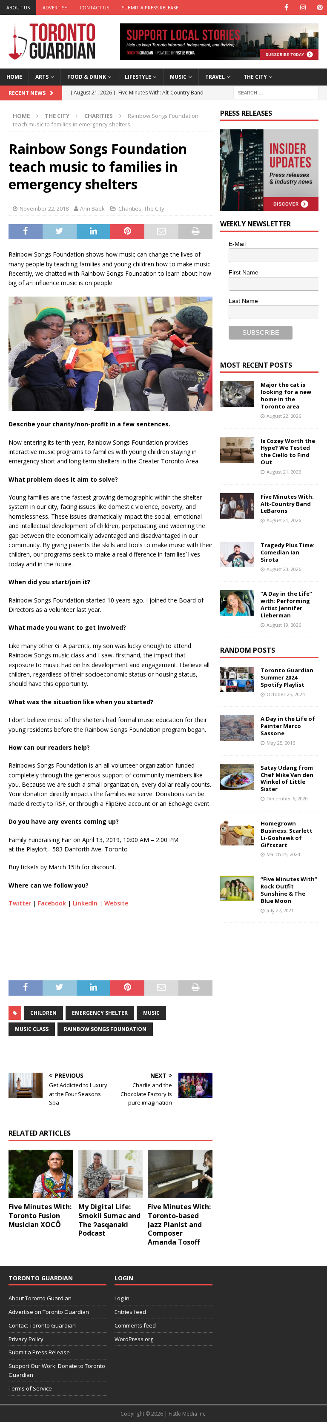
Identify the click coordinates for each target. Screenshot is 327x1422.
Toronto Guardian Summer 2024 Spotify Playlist (287, 677)
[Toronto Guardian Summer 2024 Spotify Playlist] (237, 679)
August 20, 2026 (284, 569)
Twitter (20, 903)
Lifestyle (138, 76)
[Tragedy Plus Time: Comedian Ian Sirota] (237, 554)
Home (14, 76)
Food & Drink (86, 76)
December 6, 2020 (287, 798)
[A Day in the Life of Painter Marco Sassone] (237, 728)
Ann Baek (92, 208)
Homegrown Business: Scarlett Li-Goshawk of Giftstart (287, 834)
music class (32, 1029)
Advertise (55, 7)
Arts (42, 76)
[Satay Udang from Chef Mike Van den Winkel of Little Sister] (237, 777)
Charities (129, 208)
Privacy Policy (26, 1339)
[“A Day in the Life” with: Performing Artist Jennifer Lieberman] (237, 603)
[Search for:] (275, 92)
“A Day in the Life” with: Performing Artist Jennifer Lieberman (286, 604)
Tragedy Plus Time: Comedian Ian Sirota (288, 552)
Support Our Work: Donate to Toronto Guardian (57, 1370)
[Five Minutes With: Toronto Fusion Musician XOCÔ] (41, 1174)
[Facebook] (286, 7)
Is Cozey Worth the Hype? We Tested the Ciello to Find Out (288, 451)
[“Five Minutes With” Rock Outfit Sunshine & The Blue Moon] (237, 888)
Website (116, 903)
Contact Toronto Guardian (42, 1325)
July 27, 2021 (280, 910)
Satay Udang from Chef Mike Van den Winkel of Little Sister (287, 778)
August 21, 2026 (284, 471)
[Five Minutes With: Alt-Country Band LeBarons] (237, 506)
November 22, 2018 (44, 208)
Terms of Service (30, 1388)
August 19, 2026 (284, 625)
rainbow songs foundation (105, 1029)
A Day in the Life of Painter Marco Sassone (288, 726)
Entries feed (130, 1312)
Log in (122, 1298)
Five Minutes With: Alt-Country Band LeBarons (287, 504)
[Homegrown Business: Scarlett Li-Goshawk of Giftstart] (237, 832)
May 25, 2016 (281, 743)
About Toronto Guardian (40, 1298)
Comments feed (135, 1325)
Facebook (52, 903)
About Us (18, 7)
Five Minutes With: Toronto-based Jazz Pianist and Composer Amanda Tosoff (179, 1224)
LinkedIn (85, 903)
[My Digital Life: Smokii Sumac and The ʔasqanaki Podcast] (110, 1174)
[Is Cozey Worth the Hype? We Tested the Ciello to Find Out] (237, 450)
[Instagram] (302, 7)
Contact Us (94, 7)
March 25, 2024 (283, 854)
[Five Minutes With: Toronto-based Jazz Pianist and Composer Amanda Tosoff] (180, 1174)
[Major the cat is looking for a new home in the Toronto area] (237, 394)
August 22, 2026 (284, 416)
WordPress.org (134, 1339)
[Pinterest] (319, 7)
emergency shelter (100, 1013)
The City (255, 76)
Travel (215, 76)
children (43, 1013)
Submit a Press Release (150, 7)
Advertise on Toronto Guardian (49, 1312)
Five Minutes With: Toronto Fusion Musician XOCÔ (40, 1215)
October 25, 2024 (286, 694)
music (151, 1013)
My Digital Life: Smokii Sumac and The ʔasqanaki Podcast (109, 1220)
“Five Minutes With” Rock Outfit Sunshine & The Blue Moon (289, 890)
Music (178, 76)
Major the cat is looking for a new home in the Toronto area (286, 395)
